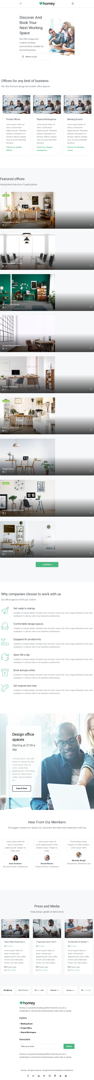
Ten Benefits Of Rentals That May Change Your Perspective (79, 942)
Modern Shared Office (11, 222)
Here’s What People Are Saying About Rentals (15, 942)
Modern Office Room (10, 304)
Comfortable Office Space (13, 510)
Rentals (10, 946)
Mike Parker (11, 970)
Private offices (13, 119)
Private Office (26, 1028)
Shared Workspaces (46, 119)
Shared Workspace (10, 387)
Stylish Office (7, 551)
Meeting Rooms (75, 119)
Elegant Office (8, 469)
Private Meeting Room (11, 345)
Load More (47, 565)
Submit (69, 1046)
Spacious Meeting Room (12, 263)
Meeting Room (27, 1024)
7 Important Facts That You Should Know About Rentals (47, 942)
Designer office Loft (10, 428)
